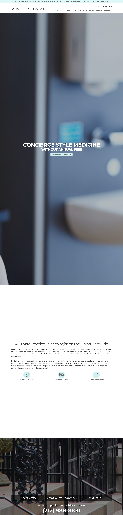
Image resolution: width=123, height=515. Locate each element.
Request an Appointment (60, 154)
